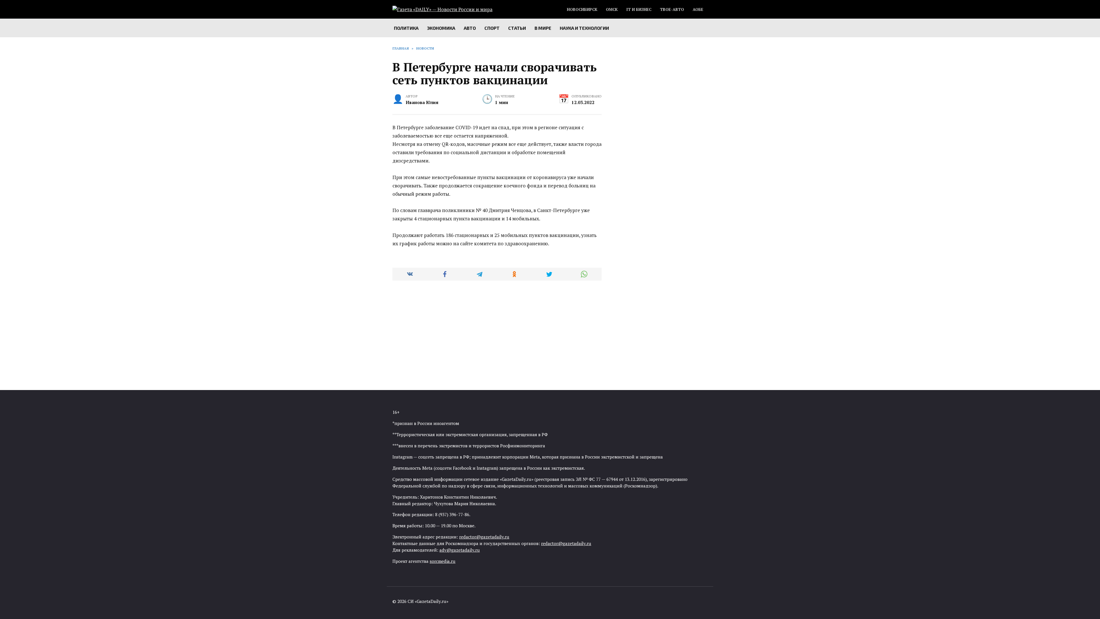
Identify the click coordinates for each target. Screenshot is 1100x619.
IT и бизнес (638, 9)
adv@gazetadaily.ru (459, 550)
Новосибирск (582, 9)
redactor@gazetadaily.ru (484, 537)
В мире (543, 28)
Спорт (492, 28)
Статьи (517, 28)
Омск (612, 9)
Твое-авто (672, 9)
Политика (406, 28)
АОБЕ (698, 9)
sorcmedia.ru (442, 561)
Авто (470, 28)
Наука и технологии (584, 28)
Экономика (441, 28)
